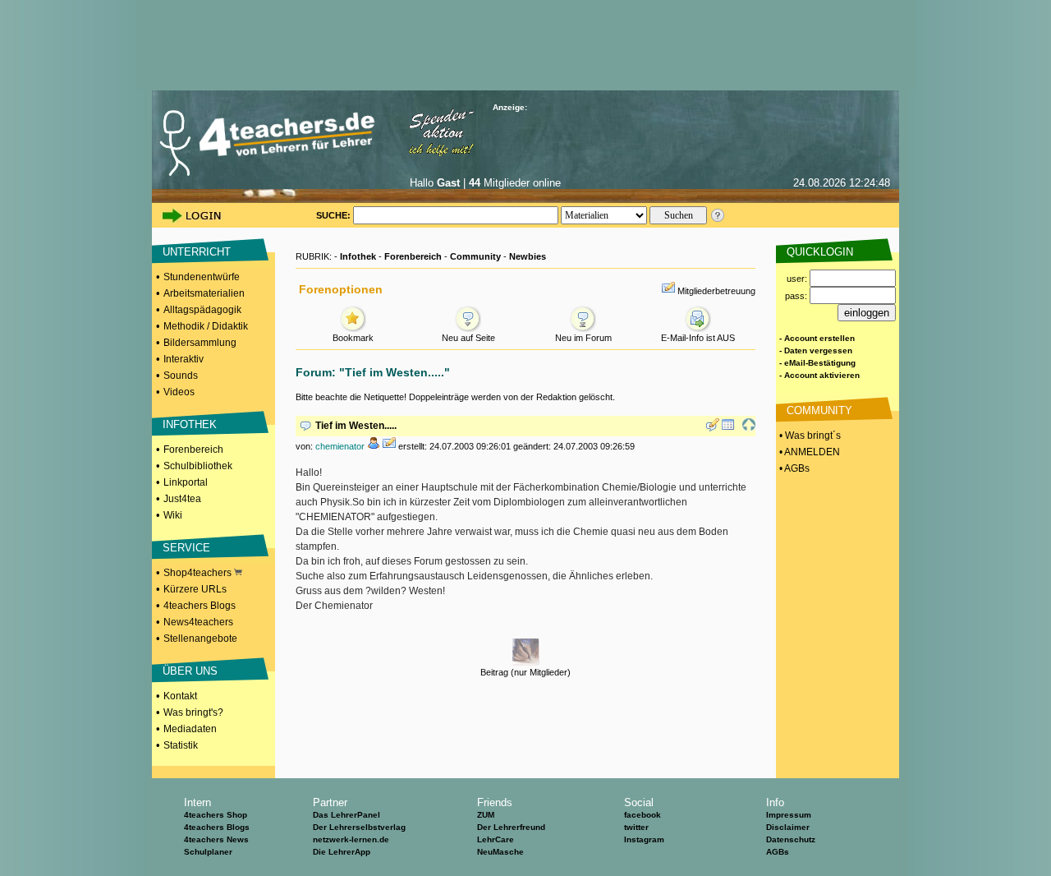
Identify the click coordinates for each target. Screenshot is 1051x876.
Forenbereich (193, 449)
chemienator (340, 446)
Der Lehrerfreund (511, 827)
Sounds (180, 375)
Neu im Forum (583, 338)
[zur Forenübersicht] (728, 428)
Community (475, 256)
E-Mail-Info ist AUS (698, 338)
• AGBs (793, 468)
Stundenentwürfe (201, 277)
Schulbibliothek (197, 466)
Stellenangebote (200, 638)
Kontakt (180, 696)
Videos (179, 392)
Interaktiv (183, 359)
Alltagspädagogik (202, 310)
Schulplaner (208, 851)
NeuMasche (500, 851)
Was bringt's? (193, 712)
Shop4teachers (198, 573)
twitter (636, 827)
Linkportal (185, 482)
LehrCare (495, 839)
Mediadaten (190, 729)
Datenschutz (790, 839)
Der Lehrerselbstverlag (359, 827)
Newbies (527, 256)
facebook (642, 814)
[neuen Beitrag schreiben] (712, 428)
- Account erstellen (817, 338)
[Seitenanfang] (748, 428)
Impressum (788, 814)
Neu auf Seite (468, 338)
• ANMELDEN (808, 452)
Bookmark (353, 338)
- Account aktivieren (819, 375)
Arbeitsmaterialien (204, 293)
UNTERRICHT (197, 252)
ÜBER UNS (190, 671)
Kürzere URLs (195, 589)
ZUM (485, 814)
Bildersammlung (199, 342)
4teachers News (216, 839)
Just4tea (182, 499)
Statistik (180, 745)
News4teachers (198, 622)
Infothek (358, 256)
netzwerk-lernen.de (351, 839)
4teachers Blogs (199, 605)
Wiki (172, 515)
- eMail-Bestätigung (817, 362)
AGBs (777, 851)
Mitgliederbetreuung (716, 291)
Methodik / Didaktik (205, 326)
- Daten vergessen (815, 350)
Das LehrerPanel (346, 814)
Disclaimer (788, 827)
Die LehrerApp (341, 851)
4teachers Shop (215, 814)
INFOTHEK (190, 424)
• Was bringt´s (809, 435)
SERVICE (186, 548)
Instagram (644, 839)
